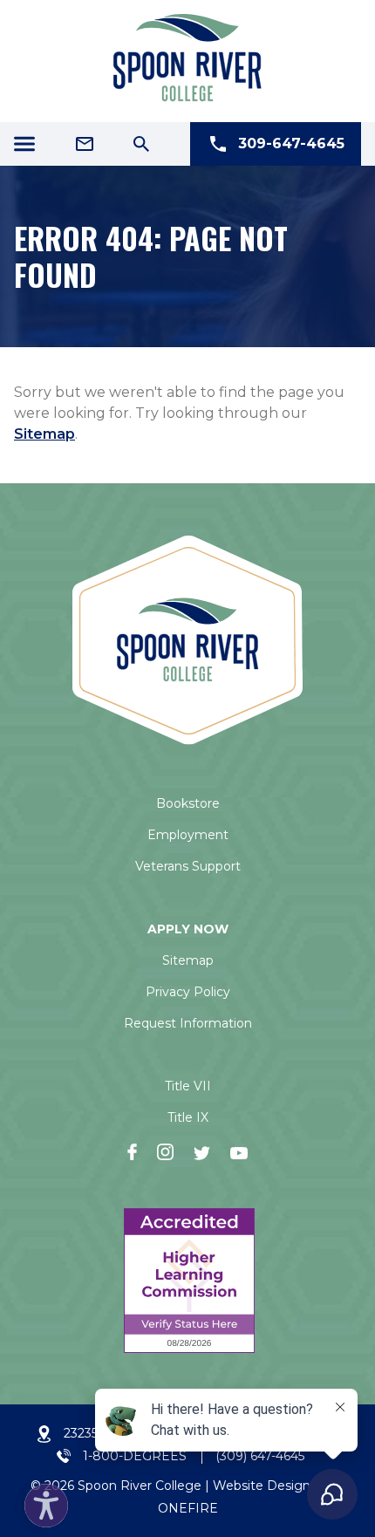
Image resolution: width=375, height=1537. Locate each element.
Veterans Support (188, 866)
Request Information (188, 1023)
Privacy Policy (188, 992)
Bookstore (188, 803)
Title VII (188, 1086)
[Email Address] (84, 144)
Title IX (187, 1117)
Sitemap (44, 434)
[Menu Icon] (24, 144)
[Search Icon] (141, 144)
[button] (41, 1501)
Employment (187, 835)
